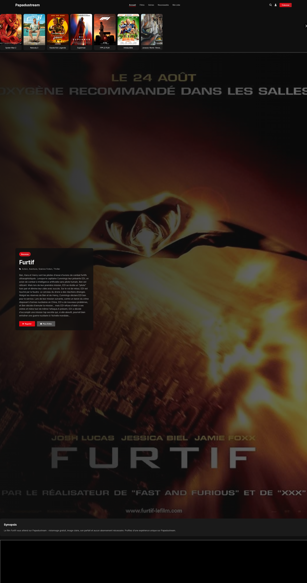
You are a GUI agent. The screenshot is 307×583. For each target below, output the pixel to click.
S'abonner (285, 5)
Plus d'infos (47, 324)
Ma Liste (176, 5)
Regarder (28, 324)
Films (142, 5)
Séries (151, 5)
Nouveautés (163, 5)
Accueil (132, 5)
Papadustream (27, 5)
